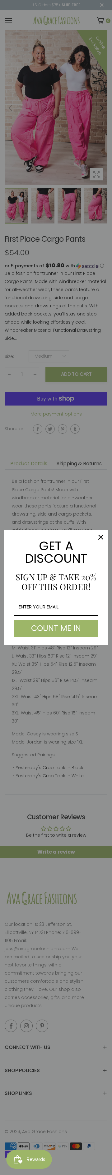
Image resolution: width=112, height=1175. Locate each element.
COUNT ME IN (56, 628)
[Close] (100, 537)
